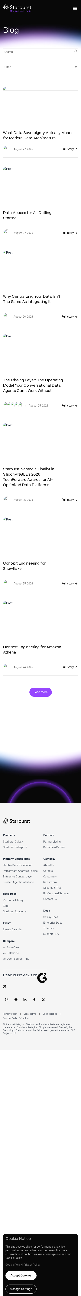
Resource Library (13, 900)
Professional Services (56, 893)
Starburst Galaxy (13, 841)
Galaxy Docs (50, 917)
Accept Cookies (21, 1275)
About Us (48, 865)
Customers (50, 876)
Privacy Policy (10, 1014)
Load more (41, 692)
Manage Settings (21, 1289)
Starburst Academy (15, 911)
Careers (48, 870)
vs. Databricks (11, 953)
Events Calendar (12, 929)
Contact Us (50, 899)
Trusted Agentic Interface (18, 882)
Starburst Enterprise (15, 847)
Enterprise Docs (52, 922)
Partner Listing (52, 841)
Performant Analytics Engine (20, 870)
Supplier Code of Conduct (16, 1018)
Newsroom (50, 882)
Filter (40, 67)
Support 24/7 (51, 933)
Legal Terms (30, 1014)
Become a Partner (54, 847)
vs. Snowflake (11, 947)
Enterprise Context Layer (18, 876)
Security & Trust (52, 887)
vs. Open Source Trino (16, 958)
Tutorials (48, 928)
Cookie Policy (13, 1257)
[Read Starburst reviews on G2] (4, 986)
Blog (5, 905)
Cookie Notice (50, 1014)
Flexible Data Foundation (17, 865)
